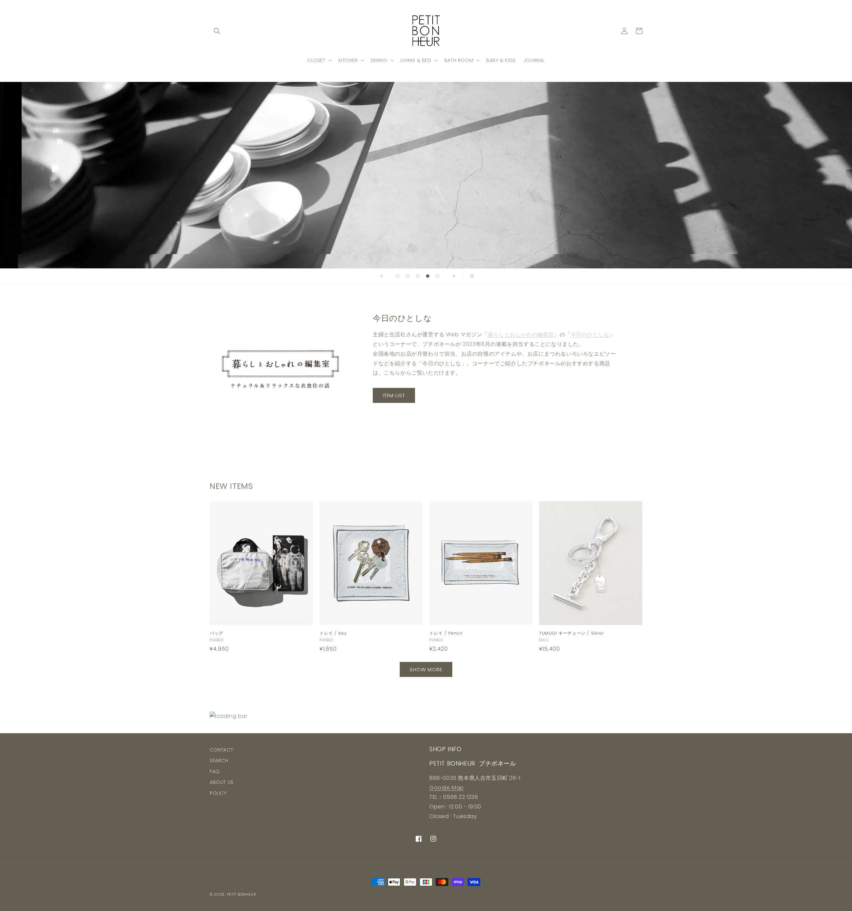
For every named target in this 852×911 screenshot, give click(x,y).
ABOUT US (222, 782)
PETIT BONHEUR (241, 894)
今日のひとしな (590, 334)
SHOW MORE (426, 669)
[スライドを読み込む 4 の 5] (428, 276)
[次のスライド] (454, 276)
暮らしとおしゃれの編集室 (521, 334)
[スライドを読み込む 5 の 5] (438, 276)
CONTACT (221, 750)
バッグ (216, 633)
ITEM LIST (394, 395)
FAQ (215, 771)
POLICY (218, 793)
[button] (217, 31)
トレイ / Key (333, 633)
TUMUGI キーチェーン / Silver (571, 633)
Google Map (446, 787)
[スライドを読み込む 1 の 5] (398, 276)
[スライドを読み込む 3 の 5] (418, 276)
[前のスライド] (381, 276)
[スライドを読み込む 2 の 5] (408, 276)
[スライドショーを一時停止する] (470, 276)
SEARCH (219, 760)
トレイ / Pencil (445, 633)
